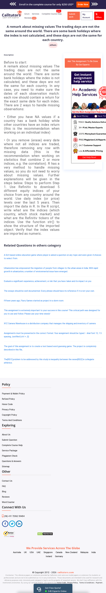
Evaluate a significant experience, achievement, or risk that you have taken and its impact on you (47, 281)
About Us (6, 434)
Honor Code (7, 404)
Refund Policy (8, 399)
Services (35, 14)
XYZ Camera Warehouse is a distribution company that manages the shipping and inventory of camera (50, 323)
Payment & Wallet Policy (13, 393)
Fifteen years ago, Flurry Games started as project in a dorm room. (34, 300)
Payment (99, 583)
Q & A (26, 14)
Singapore (48, 552)
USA (32, 552)
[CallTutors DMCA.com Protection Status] (45, 534)
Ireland (49, 556)
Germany (59, 556)
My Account (86, 16)
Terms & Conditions (87, 583)
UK (25, 552)
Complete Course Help (52, 14)
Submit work (72, 15)
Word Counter (8, 502)
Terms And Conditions (12, 420)
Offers (98, 17)
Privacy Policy (8, 409)
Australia (17, 552)
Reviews (28, 18)
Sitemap (6, 466)
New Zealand (71, 552)
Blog (4, 491)
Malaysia (84, 552)
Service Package (9, 450)
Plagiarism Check (9, 456)
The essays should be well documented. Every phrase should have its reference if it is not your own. (49, 291)
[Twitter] (12, 524)
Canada (59, 552)
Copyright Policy (9, 415)
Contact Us (7, 481)
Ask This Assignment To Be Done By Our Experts (83, 63)
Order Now (83, 4)
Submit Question (9, 440)
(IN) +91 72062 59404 (14, 516)
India (93, 552)
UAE (38, 552)
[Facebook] (5, 524)
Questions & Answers (11, 461)
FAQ (4, 486)
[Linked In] (19, 524)
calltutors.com (66, 572)
